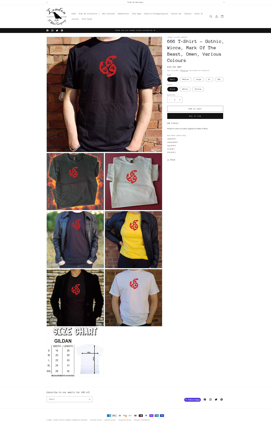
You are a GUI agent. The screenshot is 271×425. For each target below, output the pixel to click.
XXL (219, 79)
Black (172, 89)
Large (198, 79)
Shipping (184, 70)
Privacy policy (96, 420)
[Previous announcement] (47, 2)
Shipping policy (125, 420)
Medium (185, 79)
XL (209, 79)
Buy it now (195, 116)
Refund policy (110, 420)
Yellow (198, 89)
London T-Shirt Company (62, 420)
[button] (89, 13)
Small (172, 79)
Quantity (171, 95)
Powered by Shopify (79, 420)
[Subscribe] (89, 399)
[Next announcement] (224, 2)
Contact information (142, 420)
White (185, 89)
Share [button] (172, 160)
